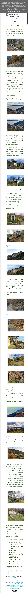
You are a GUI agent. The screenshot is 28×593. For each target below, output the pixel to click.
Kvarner (8, 585)
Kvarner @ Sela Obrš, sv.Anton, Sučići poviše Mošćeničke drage (14, 16)
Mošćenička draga (15, 585)
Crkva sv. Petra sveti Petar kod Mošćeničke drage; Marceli (15, 582)
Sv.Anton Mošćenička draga (16, 587)
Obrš (21, 585)
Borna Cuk (12, 576)
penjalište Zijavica (10, 586)
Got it (18, 11)
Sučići (16, 586)
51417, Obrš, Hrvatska (16, 580)
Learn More (11, 11)
